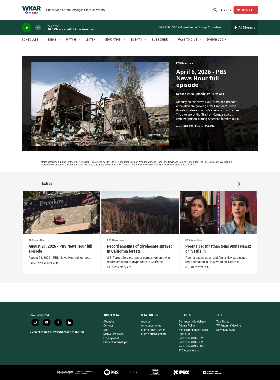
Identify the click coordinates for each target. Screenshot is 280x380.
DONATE (247, 10)
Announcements (151, 325)
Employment (111, 338)
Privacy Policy (187, 325)
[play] (27, 28)
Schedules (30, 39)
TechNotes (222, 321)
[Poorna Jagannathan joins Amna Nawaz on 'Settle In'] (218, 212)
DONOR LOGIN (217, 39)
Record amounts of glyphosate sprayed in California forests (140, 249)
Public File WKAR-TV (191, 338)
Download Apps (225, 329)
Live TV (226, 9)
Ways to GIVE (187, 39)
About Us (108, 321)
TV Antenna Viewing (228, 325)
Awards (145, 321)
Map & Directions (113, 333)
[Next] (239, 184)
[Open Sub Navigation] (42, 39)
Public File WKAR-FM (191, 342)
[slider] (44, 28)
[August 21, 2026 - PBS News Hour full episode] (61, 212)
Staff (106, 329)
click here (191, 164)
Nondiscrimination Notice (194, 329)
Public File (184, 333)
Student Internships (115, 342)
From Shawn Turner (153, 329)
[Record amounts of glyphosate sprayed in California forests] (140, 212)
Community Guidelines (192, 321)
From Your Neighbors (153, 333)
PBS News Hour (184, 63)
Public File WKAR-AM (191, 346)
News (52, 39)
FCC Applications (189, 350)
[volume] (38, 27)
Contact (108, 325)
